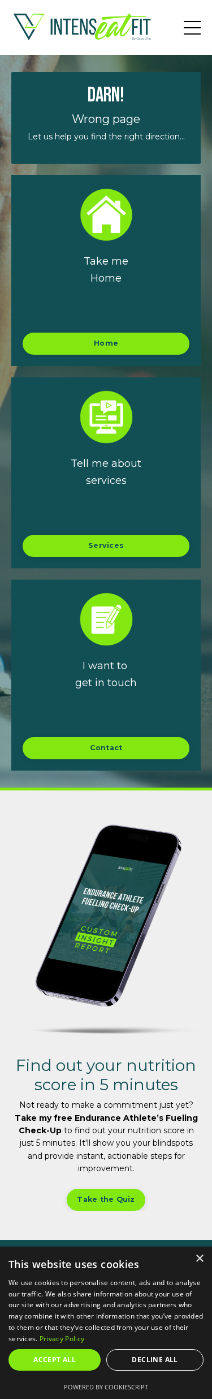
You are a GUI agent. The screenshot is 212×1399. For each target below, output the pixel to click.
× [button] (199, 1259)
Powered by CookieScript (106, 1387)
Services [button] (106, 545)
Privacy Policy (62, 1338)
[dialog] (106, 1323)
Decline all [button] (155, 1359)
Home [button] (106, 343)
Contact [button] (106, 747)
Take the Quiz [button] (106, 1199)
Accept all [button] (54, 1359)
